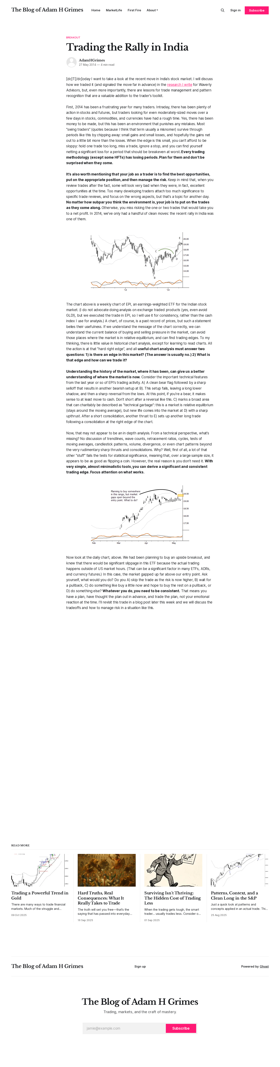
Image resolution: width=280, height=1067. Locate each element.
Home (95, 10)
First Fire (134, 10)
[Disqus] (140, 662)
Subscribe (256, 10)
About (151, 10)
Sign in (235, 10)
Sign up (140, 966)
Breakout (73, 37)
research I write (179, 85)
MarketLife (114, 10)
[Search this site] (222, 10)
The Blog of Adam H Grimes (47, 10)
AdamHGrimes (92, 60)
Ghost (264, 966)
